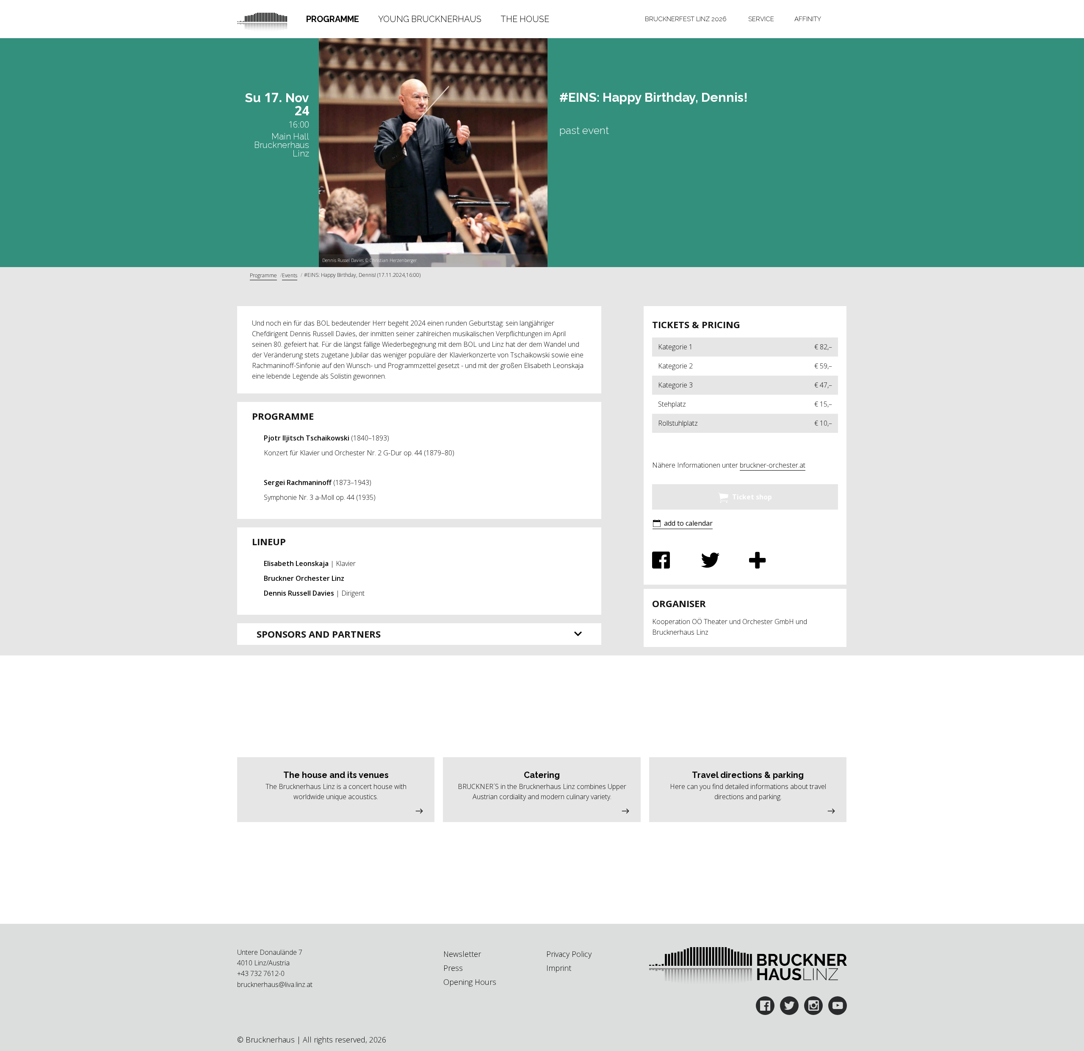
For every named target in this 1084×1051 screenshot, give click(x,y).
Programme (332, 19)
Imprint (558, 968)
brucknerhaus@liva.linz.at (274, 984)
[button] (682, 524)
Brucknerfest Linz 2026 (686, 19)
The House (525, 19)
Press (453, 968)
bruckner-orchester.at (772, 465)
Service (761, 19)
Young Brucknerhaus (429, 19)
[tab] (333, 19)
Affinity (807, 19)
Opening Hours (469, 982)
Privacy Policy (569, 954)
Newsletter (462, 954)
